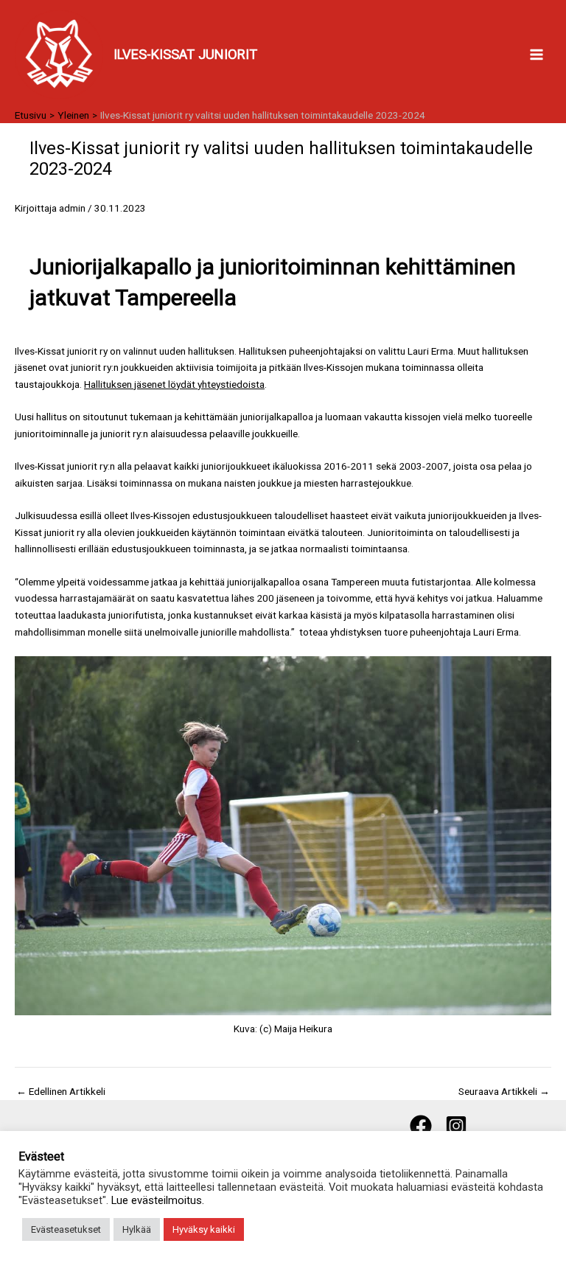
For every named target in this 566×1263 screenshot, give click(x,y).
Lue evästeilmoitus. (157, 1200)
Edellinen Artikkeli (60, 1092)
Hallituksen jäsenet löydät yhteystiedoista (174, 384)
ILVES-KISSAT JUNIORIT (185, 54)
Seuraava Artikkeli (504, 1092)
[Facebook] (421, 1126)
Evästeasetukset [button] (66, 1229)
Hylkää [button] (136, 1229)
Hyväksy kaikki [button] (203, 1229)
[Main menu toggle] (537, 54)
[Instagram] (456, 1126)
